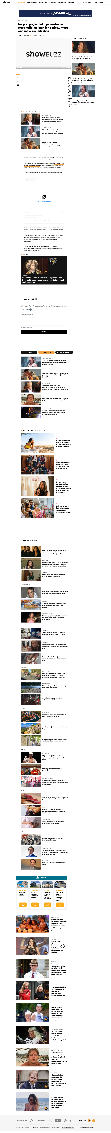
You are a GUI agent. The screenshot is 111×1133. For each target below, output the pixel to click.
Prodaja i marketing (26, 1127)
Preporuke (52, 2)
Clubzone (71, 2)
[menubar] (109, 2)
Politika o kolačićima (56, 1127)
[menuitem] (109, 2)
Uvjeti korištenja (35, 1127)
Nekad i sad (43, 2)
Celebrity (21, 2)
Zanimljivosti (32, 2)
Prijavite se (44, 331)
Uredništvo (18, 1127)
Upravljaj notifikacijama (69, 1127)
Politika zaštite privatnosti (45, 1127)
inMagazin (62, 2)
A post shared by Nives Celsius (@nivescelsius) (44, 220)
